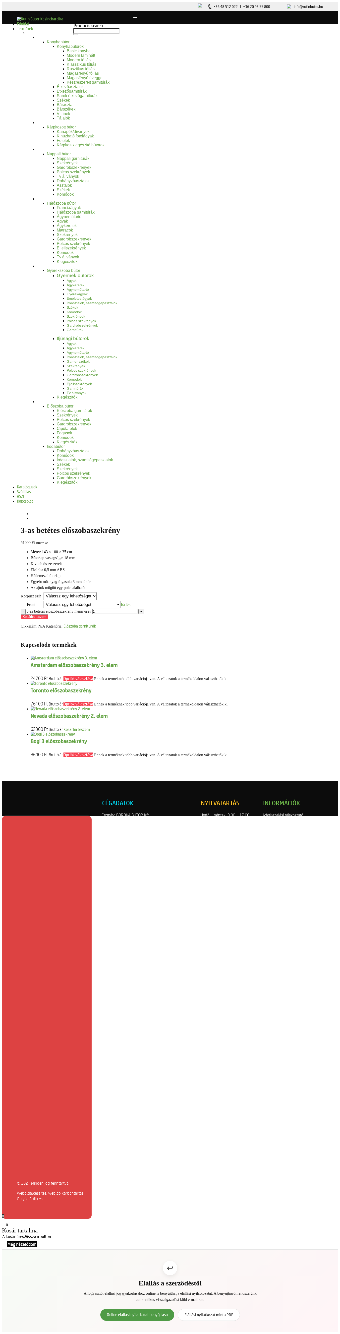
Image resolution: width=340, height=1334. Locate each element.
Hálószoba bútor (61, 203)
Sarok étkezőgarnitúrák (77, 96)
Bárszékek (66, 109)
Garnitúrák (75, 330)
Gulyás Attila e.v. (30, 1198)
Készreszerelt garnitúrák (88, 82)
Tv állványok (68, 176)
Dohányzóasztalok (73, 181)
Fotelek (63, 140)
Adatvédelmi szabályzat (283, 820)
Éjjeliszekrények (71, 248)
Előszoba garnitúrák (74, 410)
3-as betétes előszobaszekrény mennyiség (59, 611)
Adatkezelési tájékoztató (283, 814)
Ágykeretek (67, 226)
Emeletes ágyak (79, 298)
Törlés (125, 604)
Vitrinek (63, 114)
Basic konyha (79, 51)
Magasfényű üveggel (85, 78)
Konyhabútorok (70, 46)
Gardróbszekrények (74, 167)
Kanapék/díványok (73, 131)
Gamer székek (78, 361)
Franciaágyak (69, 208)
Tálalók (63, 118)
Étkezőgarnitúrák (72, 91)
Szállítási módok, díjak (281, 832)
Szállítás (24, 491)
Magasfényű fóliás (83, 73)
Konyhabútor (58, 42)
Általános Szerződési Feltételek (289, 826)
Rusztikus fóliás (81, 69)
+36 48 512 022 (226, 6)
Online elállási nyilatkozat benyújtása (137, 1314)
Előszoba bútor (60, 406)
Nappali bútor (59, 154)
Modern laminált (81, 55)
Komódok (65, 194)
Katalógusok (27, 487)
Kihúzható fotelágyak (75, 136)
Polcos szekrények (73, 172)
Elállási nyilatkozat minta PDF (208, 1315)
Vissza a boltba (38, 1236)
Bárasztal (65, 105)
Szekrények (67, 163)
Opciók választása (78, 678)
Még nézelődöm (21, 1244)
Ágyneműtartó (69, 217)
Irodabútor (56, 446)
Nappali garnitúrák (73, 158)
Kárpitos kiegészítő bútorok (81, 145)
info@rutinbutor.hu (308, 6)
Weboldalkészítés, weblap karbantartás (50, 1193)
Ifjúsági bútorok (73, 338)
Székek (63, 100)
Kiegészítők (67, 261)
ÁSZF (21, 496)
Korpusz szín (31, 596)
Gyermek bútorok (75, 275)
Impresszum (273, 843)
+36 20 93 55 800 (256, 6)
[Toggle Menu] (135, 17)
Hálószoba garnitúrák (76, 212)
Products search (88, 25)
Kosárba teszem (34, 617)
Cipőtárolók (67, 428)
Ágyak (62, 221)
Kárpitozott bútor (61, 127)
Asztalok (64, 185)
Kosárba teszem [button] (76, 729)
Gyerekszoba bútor (63, 270)
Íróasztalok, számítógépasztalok (92, 303)
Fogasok (64, 433)
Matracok (65, 230)
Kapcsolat (25, 501)
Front (31, 604)
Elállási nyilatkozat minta (283, 837)
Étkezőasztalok (70, 87)
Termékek (25, 28)
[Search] (75, 34)
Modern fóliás (79, 60)
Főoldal (23, 24)
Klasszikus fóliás (81, 64)
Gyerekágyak (77, 294)
